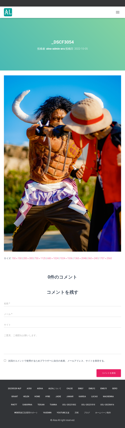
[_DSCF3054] (62, 163)
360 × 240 (93, 258)
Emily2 (92, 388)
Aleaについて (54, 388)
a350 (29, 388)
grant (14, 396)
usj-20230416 (107, 405)
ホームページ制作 (103, 413)
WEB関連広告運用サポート (26, 413)
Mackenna (108, 396)
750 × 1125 (40, 258)
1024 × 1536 (66, 258)
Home (37, 396)
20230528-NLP (14, 388)
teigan (41, 405)
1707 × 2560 (105, 258)
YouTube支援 (63, 413)
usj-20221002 (69, 405)
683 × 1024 (52, 258)
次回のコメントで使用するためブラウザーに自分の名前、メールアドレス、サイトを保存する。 (57, 360)
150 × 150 (17, 258)
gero (114, 388)
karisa (82, 396)
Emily (80, 388)
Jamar (69, 396)
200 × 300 (28, 258)
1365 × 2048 (80, 258)
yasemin (47, 413)
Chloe (70, 388)
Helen (26, 396)
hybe (47, 396)
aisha (40, 388)
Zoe (77, 413)
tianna (53, 405)
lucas (94, 396)
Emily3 (103, 388)
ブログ (87, 413)
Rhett (14, 405)
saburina (27, 405)
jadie (58, 396)
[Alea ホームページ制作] (9, 12)
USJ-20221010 (88, 405)
